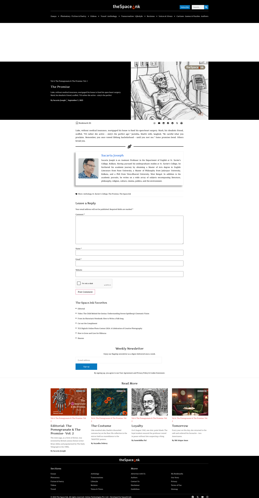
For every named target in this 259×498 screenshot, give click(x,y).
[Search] (206, 7)
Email (78, 259)
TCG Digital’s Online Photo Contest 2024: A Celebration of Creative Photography (110, 328)
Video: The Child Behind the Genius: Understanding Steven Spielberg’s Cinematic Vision (113, 313)
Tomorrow (180, 425)
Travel (103, 16)
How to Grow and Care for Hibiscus (92, 333)
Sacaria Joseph (112, 155)
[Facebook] (193, 497)
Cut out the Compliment (87, 323)
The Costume (101, 425)
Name (79, 248)
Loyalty (137, 425)
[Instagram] (207, 497)
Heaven (81, 338)
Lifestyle (139, 16)
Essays (53, 16)
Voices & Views (165, 16)
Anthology (112, 16)
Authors (204, 16)
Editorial (81, 308)
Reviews (151, 16)
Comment (80, 214)
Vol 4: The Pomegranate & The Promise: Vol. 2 (69, 81)
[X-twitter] (198, 497)
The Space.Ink (125, 194)
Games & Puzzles (192, 16)
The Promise (113, 194)
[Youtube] (202, 497)
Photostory (65, 16)
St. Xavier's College (100, 194)
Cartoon (180, 16)
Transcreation (127, 16)
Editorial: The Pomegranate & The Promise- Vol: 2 (66, 429)
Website (79, 270)
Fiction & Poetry (78, 16)
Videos (93, 16)
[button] (154, 123)
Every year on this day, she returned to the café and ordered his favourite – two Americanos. (189, 433)
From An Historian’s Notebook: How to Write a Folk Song (101, 318)
